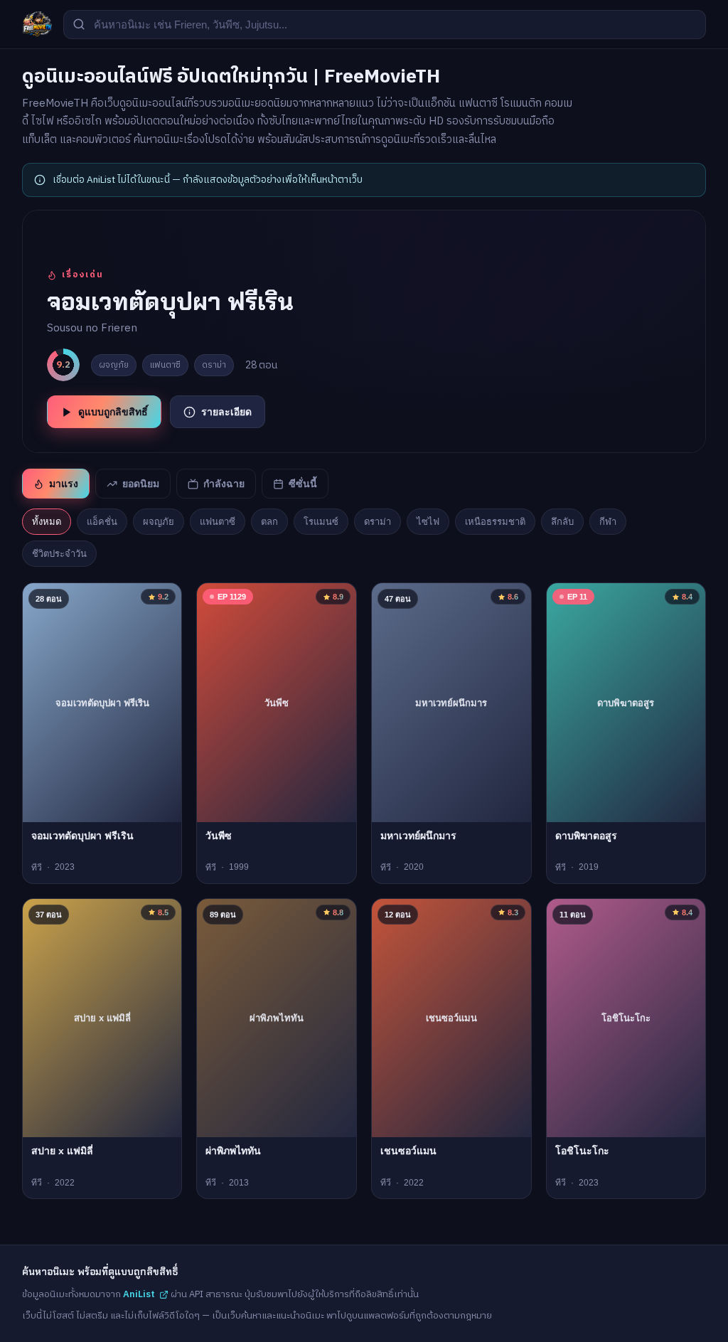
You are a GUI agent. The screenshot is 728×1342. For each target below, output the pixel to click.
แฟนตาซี (217, 521)
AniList (139, 1294)
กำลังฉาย (224, 483)
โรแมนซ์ (321, 521)
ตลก (269, 521)
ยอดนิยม (140, 483)
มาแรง (63, 483)
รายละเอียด (226, 411)
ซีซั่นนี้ (303, 483)
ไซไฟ (428, 521)
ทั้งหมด (46, 521)
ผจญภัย (158, 521)
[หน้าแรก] (37, 24)
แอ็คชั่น (102, 521)
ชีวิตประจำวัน (59, 553)
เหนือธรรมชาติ (495, 521)
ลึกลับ (562, 521)
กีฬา (607, 521)
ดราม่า (377, 521)
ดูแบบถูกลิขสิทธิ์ (113, 411)
